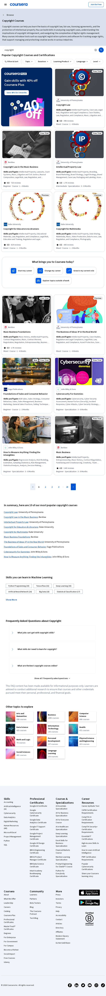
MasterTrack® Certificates (9, 928)
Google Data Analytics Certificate (38, 821)
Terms (58, 903)
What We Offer (10, 899)
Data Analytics (9, 817)
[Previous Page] (32, 487)
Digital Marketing (11, 821)
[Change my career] (49, 271)
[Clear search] (95, 50)
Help (57, 911)
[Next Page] (73, 487)
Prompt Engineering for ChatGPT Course (64, 865)
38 (67, 486)
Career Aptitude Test (90, 806)
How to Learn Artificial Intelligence (91, 851)
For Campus (9, 945)
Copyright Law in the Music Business (21, 517)
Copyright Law (11, 512)
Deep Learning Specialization (62, 835)
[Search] (101, 50)
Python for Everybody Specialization (61, 873)
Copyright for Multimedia (16, 532)
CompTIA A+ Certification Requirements (87, 820)
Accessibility (61, 915)
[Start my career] (22, 271)
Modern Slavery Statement (62, 937)
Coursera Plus (9, 915)
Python (7, 840)
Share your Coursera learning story (90, 875)
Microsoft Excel (10, 832)
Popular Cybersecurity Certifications (87, 867)
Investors (60, 899)
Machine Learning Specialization (63, 858)
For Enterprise (10, 937)
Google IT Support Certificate (37, 828)
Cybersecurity (10, 813)
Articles (59, 923)
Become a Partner (11, 949)
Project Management (12, 836)
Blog (32, 907)
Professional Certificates (9, 921)
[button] (12, 599)
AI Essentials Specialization (61, 807)
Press (58, 894)
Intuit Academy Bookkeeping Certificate (36, 873)
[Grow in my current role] (80, 271)
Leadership (8, 903)
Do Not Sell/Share (63, 943)
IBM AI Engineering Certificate (37, 851)
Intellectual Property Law (16, 522)
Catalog (7, 911)
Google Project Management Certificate (36, 836)
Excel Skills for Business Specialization (62, 843)
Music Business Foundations (17, 536)
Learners (33, 894)
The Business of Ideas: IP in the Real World (24, 541)
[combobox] (48, 50)
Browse (10, 15)
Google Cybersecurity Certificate (36, 813)
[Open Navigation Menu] (5, 4)
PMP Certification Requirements (89, 858)
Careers (7, 907)
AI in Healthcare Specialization (62, 828)
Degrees (7, 933)
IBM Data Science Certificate (37, 865)
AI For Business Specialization (62, 814)
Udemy (7, 962)
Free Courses (9, 958)
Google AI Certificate (38, 806)
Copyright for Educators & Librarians (21, 527)
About (6, 894)
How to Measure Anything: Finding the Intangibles (27, 556)
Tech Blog (34, 918)
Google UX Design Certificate (37, 844)
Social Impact (9, 954)
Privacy (59, 907)
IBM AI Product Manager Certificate (38, 858)
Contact (59, 919)
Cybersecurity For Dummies (17, 551)
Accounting (8, 802)
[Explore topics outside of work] (53, 281)
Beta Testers (35, 903)
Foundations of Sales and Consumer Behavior (25, 546)
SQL (5, 845)
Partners (33, 899)
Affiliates (59, 932)
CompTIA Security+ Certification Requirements (89, 829)
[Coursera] (18, 4)
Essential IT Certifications (87, 838)
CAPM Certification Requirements (89, 811)
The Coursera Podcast (35, 912)
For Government (10, 941)
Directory (59, 927)
